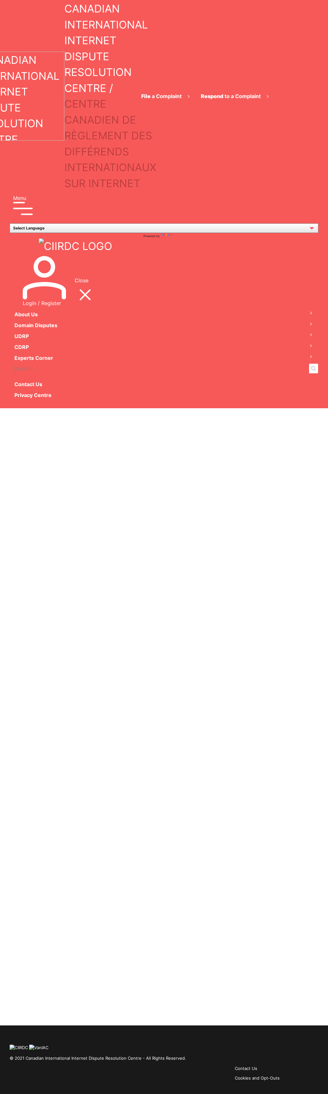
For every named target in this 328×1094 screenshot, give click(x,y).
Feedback (11, 404)
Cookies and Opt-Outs (257, 1078)
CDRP (21, 347)
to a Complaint (231, 96)
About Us (26, 314)
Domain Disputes (35, 325)
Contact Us (28, 384)
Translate (179, 236)
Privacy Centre (33, 395)
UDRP (21, 336)
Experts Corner (33, 358)
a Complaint (162, 96)
